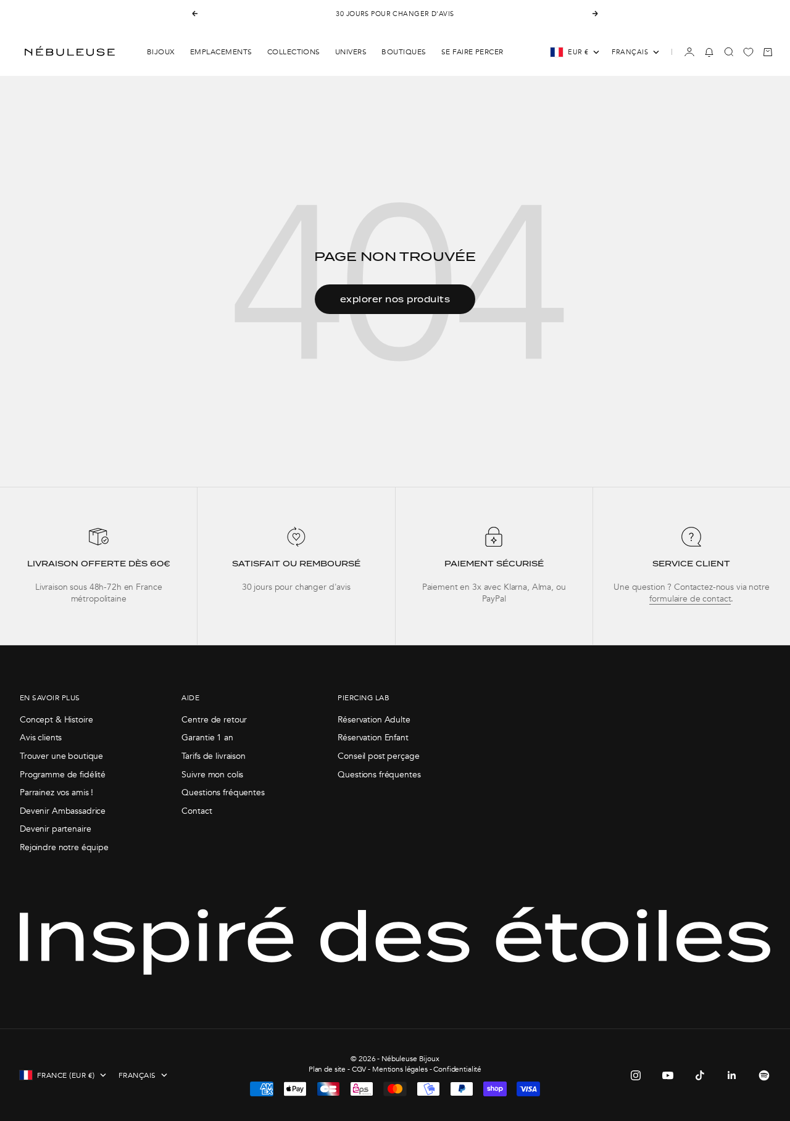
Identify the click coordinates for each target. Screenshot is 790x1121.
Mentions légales (400, 1069)
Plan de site (327, 1069)
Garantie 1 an (207, 737)
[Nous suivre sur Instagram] (636, 1075)
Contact (196, 811)
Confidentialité (457, 1069)
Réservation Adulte (374, 720)
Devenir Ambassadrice (63, 811)
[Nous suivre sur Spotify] (764, 1075)
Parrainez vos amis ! (56, 792)
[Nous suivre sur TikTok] (700, 1075)
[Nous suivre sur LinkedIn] (732, 1075)
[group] (98, 566)
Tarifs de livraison (213, 756)
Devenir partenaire (55, 829)
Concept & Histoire (56, 720)
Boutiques (403, 52)
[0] (748, 52)
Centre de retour (214, 720)
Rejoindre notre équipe (64, 847)
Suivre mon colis (212, 774)
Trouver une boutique (61, 756)
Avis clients (41, 737)
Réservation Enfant (373, 737)
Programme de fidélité (63, 774)
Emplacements (221, 52)
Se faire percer (472, 52)
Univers (351, 52)
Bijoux (161, 52)
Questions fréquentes (222, 792)
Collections (293, 52)
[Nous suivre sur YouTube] (668, 1075)
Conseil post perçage (378, 756)
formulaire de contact (690, 599)
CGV (359, 1069)
